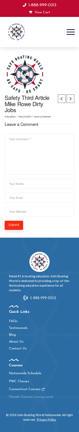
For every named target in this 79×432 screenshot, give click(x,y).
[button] (70, 32)
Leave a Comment (42, 116)
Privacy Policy (46, 419)
